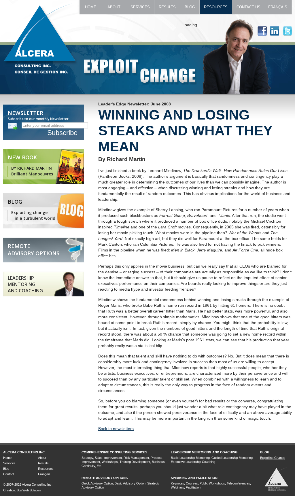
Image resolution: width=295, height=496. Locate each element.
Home (91, 7)
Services (140, 7)
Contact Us (248, 7)
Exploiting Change (272, 457)
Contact (8, 474)
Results (167, 7)
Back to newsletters (116, 428)
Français (278, 7)
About (114, 7)
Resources (216, 7)
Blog (190, 7)
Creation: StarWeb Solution (22, 490)
